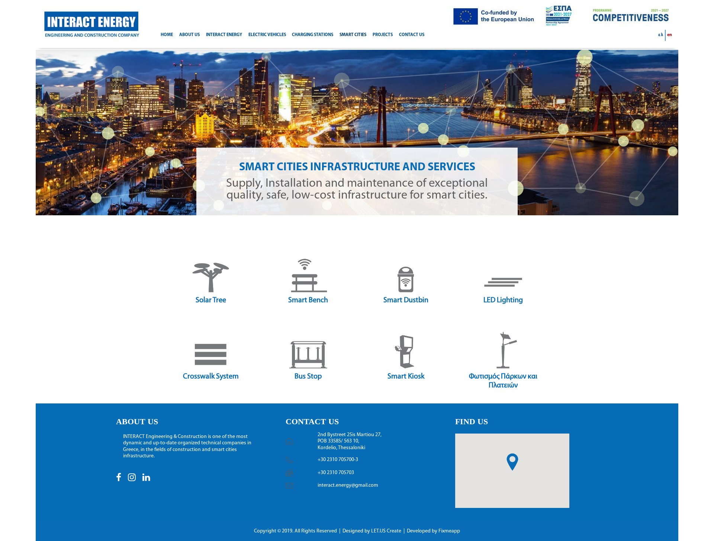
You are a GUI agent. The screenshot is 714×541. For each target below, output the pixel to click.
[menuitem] (169, 35)
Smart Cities (353, 35)
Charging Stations (312, 35)
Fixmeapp (449, 531)
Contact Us (411, 35)
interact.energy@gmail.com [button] (348, 485)
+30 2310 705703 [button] (336, 473)
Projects (383, 35)
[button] (118, 480)
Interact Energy (224, 35)
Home (167, 35)
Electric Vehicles (267, 35)
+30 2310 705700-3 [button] (338, 460)
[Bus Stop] (207, 280)
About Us (189, 35)
